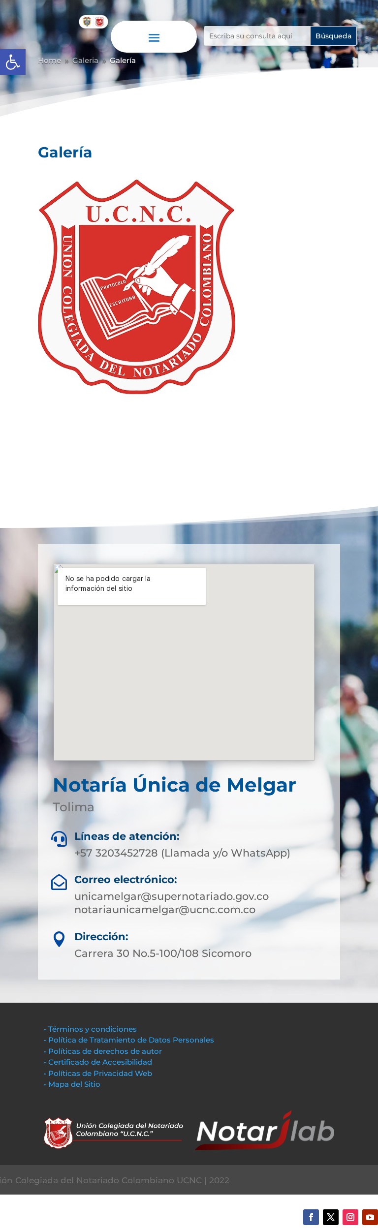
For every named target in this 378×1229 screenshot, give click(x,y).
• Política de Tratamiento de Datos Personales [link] (129, 1040)
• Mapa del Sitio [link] (73, 1084)
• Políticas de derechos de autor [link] (103, 1051)
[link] (13, 62)
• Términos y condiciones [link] (90, 1029)
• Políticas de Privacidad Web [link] (98, 1073)
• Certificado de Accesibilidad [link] (98, 1062)
